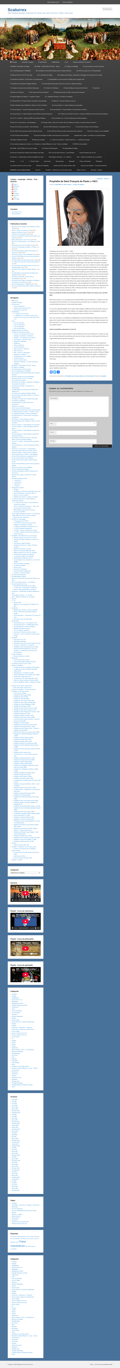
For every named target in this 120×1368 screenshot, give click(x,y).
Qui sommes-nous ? (53, 2)
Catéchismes (15, 1007)
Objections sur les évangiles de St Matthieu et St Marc (26, 226)
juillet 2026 (14, 1099)
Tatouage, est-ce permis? (20, 354)
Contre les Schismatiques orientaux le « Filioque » (24, 247)
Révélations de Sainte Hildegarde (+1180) (24, 704)
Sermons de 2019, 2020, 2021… (22, 845)
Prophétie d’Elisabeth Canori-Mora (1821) (24, 772)
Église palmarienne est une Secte (20, 239)
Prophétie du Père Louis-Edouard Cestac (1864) (26, 647)
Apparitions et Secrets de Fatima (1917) (24, 819)
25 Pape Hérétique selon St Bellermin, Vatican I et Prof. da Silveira (28, 105)
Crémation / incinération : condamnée (23, 335)
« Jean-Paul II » (18, 482)
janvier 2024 (15, 1127)
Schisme (14, 1075)
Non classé (14, 1055)
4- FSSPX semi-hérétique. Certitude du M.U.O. (26, 526)
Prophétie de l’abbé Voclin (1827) (22, 774)
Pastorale (14, 1059)
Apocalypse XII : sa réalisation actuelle (24, 672)
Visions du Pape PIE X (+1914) (22, 815)
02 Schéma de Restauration (50, 148)
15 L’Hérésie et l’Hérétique (51, 88)
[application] (25, 893)
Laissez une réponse (78, 184)
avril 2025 (14, 1116)
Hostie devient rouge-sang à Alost (22, 676)
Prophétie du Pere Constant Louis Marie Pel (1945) (27, 837)
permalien (103, 376)
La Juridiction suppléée (19, 565)
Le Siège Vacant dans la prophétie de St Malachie (26, 667)
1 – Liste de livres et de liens (21, 313)
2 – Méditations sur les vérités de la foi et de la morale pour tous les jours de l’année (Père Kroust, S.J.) (27, 317)
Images (14, 1046)
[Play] (13, 900)
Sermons (37, 170)
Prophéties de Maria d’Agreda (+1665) (23, 737)
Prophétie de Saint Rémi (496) (21, 698)
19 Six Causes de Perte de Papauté (39, 92)
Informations (15, 1047)
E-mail (51, 432)
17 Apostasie (96, 88)
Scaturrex (17, 9)
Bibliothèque (15, 1001)
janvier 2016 (15, 1188)
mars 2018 (14, 1162)
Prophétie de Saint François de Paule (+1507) (25, 724)
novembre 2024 (16, 1123)
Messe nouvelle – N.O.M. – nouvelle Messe (23, 1049)
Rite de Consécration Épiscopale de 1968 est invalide (25, 286)
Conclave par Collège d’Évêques (22, 543)
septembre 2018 (16, 1160)
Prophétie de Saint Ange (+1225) (22, 706)
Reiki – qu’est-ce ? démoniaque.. (22, 352)
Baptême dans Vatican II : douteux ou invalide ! (26, 497)
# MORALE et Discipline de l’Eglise (19, 66)
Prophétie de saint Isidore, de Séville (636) (24, 702)
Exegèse (14, 1025)
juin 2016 (14, 1181)
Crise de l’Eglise (16, 1012)
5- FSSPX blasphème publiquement (23, 528)
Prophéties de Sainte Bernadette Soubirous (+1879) (27, 806)
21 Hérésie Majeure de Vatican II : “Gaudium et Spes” (25, 96)
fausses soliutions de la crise (19, 1033)
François (14, 1040)
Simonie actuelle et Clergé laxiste (22, 571)
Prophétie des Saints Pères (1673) (22, 739)
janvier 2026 (15, 1109)
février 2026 (15, 1107)
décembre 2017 (16, 1168)
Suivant (107, 178)
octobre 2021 (15, 1144)
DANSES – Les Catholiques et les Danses (24, 337)
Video (13, 1086)
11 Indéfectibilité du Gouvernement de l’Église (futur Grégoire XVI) (66, 79)
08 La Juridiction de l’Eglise (44, 75)
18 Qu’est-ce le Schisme (17, 92)
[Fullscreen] (38, 900)
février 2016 (15, 1186)
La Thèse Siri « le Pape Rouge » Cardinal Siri (25, 587)
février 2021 (15, 1151)
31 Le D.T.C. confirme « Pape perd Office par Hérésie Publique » (28, 118)
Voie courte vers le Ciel (20, 639)
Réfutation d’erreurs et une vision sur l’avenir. (25, 537)
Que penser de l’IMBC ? (20, 511)
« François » (17, 485)
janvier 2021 (15, 1153)
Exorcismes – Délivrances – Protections (24, 645)
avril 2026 (14, 1103)
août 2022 (14, 1133)
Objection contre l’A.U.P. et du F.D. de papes (25, 552)
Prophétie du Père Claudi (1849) (22, 795)
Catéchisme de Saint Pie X (21, 310)
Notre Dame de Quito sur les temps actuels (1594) (26, 732)
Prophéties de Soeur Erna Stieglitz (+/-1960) (25, 839)
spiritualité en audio (14, 1242)
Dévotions (14, 1014)
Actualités (14, 994)
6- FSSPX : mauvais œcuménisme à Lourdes (25, 530)
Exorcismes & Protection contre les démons (25, 632)
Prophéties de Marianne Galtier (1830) (23, 778)
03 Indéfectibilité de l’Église (70, 148)
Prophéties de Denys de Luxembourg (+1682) (25, 743)
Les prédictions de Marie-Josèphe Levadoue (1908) (27, 813)
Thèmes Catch (108, 1364)
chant (13, 1009)
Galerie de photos (16, 1216)
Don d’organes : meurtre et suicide (22, 339)
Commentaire (54, 398)
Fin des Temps (15, 1036)
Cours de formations (19, 323)
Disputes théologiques (17, 1016)
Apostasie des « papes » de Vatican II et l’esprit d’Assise (89, 135)
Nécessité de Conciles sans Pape (22, 548)
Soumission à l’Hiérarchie (20, 569)
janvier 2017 (15, 1175)
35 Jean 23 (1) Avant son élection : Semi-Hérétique (24, 126)
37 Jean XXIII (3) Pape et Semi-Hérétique (87, 126)
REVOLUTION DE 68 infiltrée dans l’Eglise (25, 585)
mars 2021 (14, 1149)
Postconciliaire (15, 1062)
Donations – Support (96, 170)
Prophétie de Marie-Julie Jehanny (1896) (24, 811)
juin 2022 (14, 1136)
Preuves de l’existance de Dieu (22, 659)
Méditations (18, 1238)
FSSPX (14, 1042)
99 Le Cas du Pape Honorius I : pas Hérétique (61, 152)
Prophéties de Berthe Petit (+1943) (22, 835)
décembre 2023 (16, 1129)
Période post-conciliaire (38, 139)
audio (11, 1236)
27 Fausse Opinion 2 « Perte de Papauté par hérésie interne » (27, 109)
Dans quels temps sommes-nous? (22, 687)
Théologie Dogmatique (17, 1083)
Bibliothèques (23, 1236)
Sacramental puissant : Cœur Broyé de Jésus (25, 623)
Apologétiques (15, 998)
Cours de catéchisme (19, 306)
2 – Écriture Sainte (34, 161)
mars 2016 (14, 1184)
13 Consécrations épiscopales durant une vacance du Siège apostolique (62, 83)
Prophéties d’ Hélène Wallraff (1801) (23, 761)
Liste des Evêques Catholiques (22, 563)
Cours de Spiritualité (19, 326)
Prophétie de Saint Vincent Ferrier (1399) (24, 717)
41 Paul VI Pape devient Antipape (19, 135)
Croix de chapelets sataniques (21, 630)
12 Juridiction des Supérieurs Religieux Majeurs (23, 83)
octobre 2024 (15, 1125)
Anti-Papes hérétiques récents (18, 139)
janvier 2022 (15, 1138)
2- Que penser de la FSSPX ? (21, 521)
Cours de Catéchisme (19, 324)
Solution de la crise (17, 1077)
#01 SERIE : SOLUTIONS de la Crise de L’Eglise (23, 148)
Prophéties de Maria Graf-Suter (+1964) (24, 841)
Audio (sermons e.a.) (17, 999)
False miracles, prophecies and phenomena (23, 1029)
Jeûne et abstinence (19, 345)
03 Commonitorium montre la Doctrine (93, 66)
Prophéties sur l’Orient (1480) (21, 722)
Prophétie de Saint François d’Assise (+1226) (25, 708)
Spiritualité (72, 161)
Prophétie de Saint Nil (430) (21, 697)
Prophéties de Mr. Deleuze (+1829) (22, 776)
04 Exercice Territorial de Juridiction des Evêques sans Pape (27, 152)
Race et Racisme (18, 350)
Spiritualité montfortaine (20, 641)
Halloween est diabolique (20, 341)
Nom (51, 423)
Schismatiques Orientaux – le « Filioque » (60, 157)
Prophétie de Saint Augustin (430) (22, 695)
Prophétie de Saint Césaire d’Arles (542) (24, 700)
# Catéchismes (42, 62)
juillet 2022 (14, 1134)
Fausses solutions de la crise (19, 1035)
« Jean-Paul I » (18, 480)
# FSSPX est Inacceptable (80, 144)
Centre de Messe (68, 2)
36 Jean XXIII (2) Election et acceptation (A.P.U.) (57, 126)
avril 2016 (14, 1183)
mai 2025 (14, 1114)
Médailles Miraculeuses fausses (22, 628)
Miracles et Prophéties (42, 165)
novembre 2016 (16, 1177)
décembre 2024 (16, 1121)
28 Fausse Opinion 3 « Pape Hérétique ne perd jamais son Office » (68, 109)
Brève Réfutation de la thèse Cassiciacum (24, 510)
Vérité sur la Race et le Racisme (20, 230)
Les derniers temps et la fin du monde (20, 165)
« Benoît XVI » (17, 484)
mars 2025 (14, 1118)
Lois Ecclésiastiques (19, 347)
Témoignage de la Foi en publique (22, 356)
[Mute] (35, 900)
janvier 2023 (15, 1131)
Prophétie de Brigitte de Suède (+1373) (24, 715)
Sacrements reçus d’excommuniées (23, 619)
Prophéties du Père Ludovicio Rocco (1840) (25, 787)
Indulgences (17, 343)
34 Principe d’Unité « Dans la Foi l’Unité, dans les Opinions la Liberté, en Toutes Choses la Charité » (69, 122)
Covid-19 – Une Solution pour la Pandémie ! (25, 848)
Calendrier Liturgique (27, 62)
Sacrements (47, 161)
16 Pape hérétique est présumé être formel (75, 88)
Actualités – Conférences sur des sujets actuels (58, 170)
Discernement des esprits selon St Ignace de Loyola (27, 643)
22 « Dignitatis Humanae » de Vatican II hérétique (59, 96)
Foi (12, 1038)
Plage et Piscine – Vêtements (21, 348)
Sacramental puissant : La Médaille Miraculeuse (26, 624)
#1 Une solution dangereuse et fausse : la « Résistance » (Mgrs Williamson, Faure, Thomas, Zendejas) (39, 144)
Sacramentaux (60, 161)
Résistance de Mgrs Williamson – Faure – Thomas (25, 1068)
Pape (13, 1057)
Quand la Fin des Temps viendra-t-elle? (65, 165)
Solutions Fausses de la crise (19, 1223)
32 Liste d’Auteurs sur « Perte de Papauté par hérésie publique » (69, 118)
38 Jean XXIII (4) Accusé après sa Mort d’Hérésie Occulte (26, 131)
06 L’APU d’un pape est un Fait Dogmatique (88, 70)
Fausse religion (16, 1031)
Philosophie (99, 161)
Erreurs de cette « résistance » (22, 517)
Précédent (99, 178)
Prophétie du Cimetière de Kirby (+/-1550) (24, 726)
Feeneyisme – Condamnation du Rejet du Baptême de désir (27, 157)
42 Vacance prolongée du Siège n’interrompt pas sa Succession (51, 135)
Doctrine (12, 161)
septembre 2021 (16, 1146)
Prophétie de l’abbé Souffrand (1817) (23, 763)
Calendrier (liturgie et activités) (19, 1005)
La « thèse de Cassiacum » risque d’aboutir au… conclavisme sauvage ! (70, 139)
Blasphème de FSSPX (17, 1003)
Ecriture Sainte (15, 1020)
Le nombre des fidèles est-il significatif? (24, 556)
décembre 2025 (16, 1110)
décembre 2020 (16, 1155)
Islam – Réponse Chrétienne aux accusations (89, 157)
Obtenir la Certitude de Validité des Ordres (24, 550)
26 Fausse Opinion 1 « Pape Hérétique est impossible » (67, 105)
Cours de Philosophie (19, 328)
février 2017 (15, 1173)
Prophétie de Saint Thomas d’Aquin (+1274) (25, 710)
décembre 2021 (16, 1140)
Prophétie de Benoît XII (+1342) (22, 713)
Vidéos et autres (81, 170)
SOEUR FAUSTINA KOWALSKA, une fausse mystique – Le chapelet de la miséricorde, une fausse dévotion (25, 650)
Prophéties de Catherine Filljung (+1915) (24, 817)
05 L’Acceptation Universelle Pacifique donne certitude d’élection (53, 70)
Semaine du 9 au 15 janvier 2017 (20, 1221)
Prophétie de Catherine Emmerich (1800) (24, 759)
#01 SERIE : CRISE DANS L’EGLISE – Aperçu (47, 66)
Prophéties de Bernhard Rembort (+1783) (24, 758)
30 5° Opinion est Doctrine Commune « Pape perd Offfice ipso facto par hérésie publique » (83, 114)
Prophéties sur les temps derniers (20, 170)
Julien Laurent (67, 184)
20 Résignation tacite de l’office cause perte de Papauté (69, 92)
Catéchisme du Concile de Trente (22, 308)
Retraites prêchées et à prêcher (82, 62)
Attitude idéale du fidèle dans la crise (23, 558)
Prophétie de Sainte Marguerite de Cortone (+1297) (27, 711)
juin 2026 (14, 1101)
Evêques (14, 1023)
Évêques (16, 489)
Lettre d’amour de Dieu (19, 856)
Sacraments (15, 1072)
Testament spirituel (18, 358)
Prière (13, 1064)
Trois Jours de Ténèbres (20, 693)
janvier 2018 (15, 1166)
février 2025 (15, 1120)
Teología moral (15, 1081)
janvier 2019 (15, 1159)
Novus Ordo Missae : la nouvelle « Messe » (25, 493)
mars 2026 (14, 1105)
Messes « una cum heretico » (21, 495)
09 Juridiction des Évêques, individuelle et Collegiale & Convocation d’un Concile (79, 75)
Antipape (14, 996)
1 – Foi (22, 161)
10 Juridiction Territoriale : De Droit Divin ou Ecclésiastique (26, 79)
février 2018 (15, 1164)
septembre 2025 (16, 1112)
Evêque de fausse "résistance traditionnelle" (23, 1022)
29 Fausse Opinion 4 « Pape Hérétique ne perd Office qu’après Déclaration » (31, 114)
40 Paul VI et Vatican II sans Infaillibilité (98, 131)
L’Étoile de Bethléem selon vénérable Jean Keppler (27, 674)
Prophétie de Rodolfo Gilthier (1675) (23, 741)
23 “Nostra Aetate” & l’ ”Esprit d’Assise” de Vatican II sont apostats (28, 101)
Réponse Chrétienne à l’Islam (19, 232)
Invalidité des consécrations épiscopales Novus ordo (27, 491)
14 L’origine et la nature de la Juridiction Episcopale (24, 88)
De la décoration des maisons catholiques (24, 626)
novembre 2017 (16, 1170)
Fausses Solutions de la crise (87, 152)
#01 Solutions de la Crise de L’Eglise (21, 245)
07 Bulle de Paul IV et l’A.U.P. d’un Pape (21, 75)
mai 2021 (14, 1147)
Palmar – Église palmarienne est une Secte (25, 589)
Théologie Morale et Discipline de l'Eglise (22, 1085)
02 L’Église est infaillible (71, 66)
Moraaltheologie (16, 1053)
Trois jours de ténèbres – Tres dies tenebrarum (94, 165)
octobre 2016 (15, 1179)
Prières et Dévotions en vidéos (21, 656)
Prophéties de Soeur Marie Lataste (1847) (24, 793)
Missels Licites (17, 567)
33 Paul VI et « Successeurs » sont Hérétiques (23, 122)
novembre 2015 (16, 1190)
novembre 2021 (16, 1142)
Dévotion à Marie (29, 1236)
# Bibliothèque (56, 62)
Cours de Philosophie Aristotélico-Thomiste (25, 661)
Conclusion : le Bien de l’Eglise (22, 572)
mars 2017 (14, 1171)
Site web (52, 441)
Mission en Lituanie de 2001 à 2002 (23, 858)
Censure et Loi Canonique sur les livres (24, 334)
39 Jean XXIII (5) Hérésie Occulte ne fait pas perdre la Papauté (64, 131)
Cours (66, 62)
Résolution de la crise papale (27, 1238)
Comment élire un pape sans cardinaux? (24, 554)
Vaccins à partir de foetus (20, 360)
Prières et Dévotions (85, 161)
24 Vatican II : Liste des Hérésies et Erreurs (64, 101)
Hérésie (14, 1044)
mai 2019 (14, 1157)
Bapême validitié (16, 1236)
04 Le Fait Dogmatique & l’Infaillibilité (20, 70)
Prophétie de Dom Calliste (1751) (22, 752)
